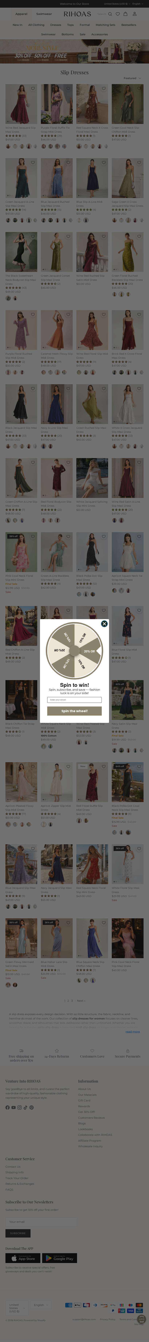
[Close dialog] (104, 624)
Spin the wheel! (74, 711)
